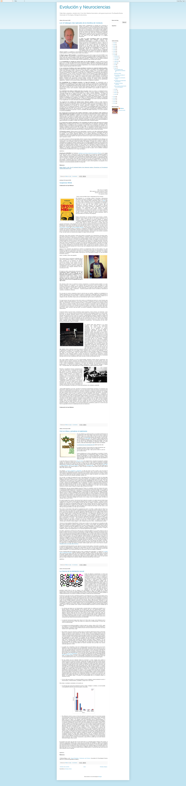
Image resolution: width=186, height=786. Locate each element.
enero (115, 94)
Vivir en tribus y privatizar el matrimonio (73, 431)
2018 (114, 51)
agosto (115, 63)
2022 (114, 44)
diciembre (116, 56)
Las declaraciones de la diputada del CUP (86, 444)
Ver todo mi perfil (122, 110)
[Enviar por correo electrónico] (79, 176)
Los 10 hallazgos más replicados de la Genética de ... (119, 70)
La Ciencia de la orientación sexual (72, 571)
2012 (114, 101)
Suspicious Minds (66, 183)
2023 (114, 42)
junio (115, 66)
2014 (114, 98)
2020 (114, 47)
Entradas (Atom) (68, 768)
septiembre (116, 61)
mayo (115, 68)
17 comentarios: (75, 564)
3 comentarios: (75, 176)
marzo (115, 90)
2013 (114, 99)
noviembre (116, 57)
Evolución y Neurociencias (85, 7)
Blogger (100, 776)
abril (115, 89)
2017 (114, 53)
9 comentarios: (75, 762)
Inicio (85, 766)
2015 (114, 96)
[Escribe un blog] (81, 176)
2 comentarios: (75, 424)
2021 (114, 46)
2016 (114, 54)
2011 (114, 103)
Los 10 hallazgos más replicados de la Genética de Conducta (81, 23)
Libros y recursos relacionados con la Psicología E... (120, 87)
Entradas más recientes (64, 766)
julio (115, 64)
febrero (115, 92)
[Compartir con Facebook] (84, 176)
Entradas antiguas (103, 766)
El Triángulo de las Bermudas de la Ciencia (120, 81)
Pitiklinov (122, 108)
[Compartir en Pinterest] (85, 176)
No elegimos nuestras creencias (118, 84)
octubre (115, 59)
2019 (114, 49)
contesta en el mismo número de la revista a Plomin (89, 153)
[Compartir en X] (82, 176)
